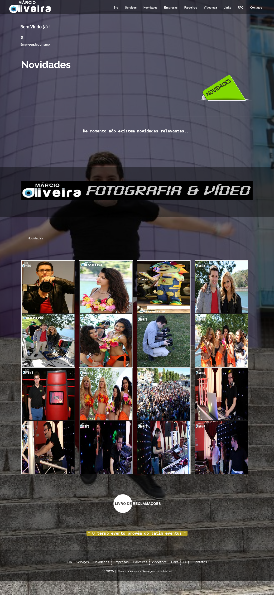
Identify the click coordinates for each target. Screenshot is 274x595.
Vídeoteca (210, 7)
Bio (116, 7)
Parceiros (190, 7)
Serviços (131, 7)
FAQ (240, 7)
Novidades (150, 7)
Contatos (256, 7)
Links (227, 7)
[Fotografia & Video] (137, 190)
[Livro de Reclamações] (137, 503)
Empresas (170, 7)
